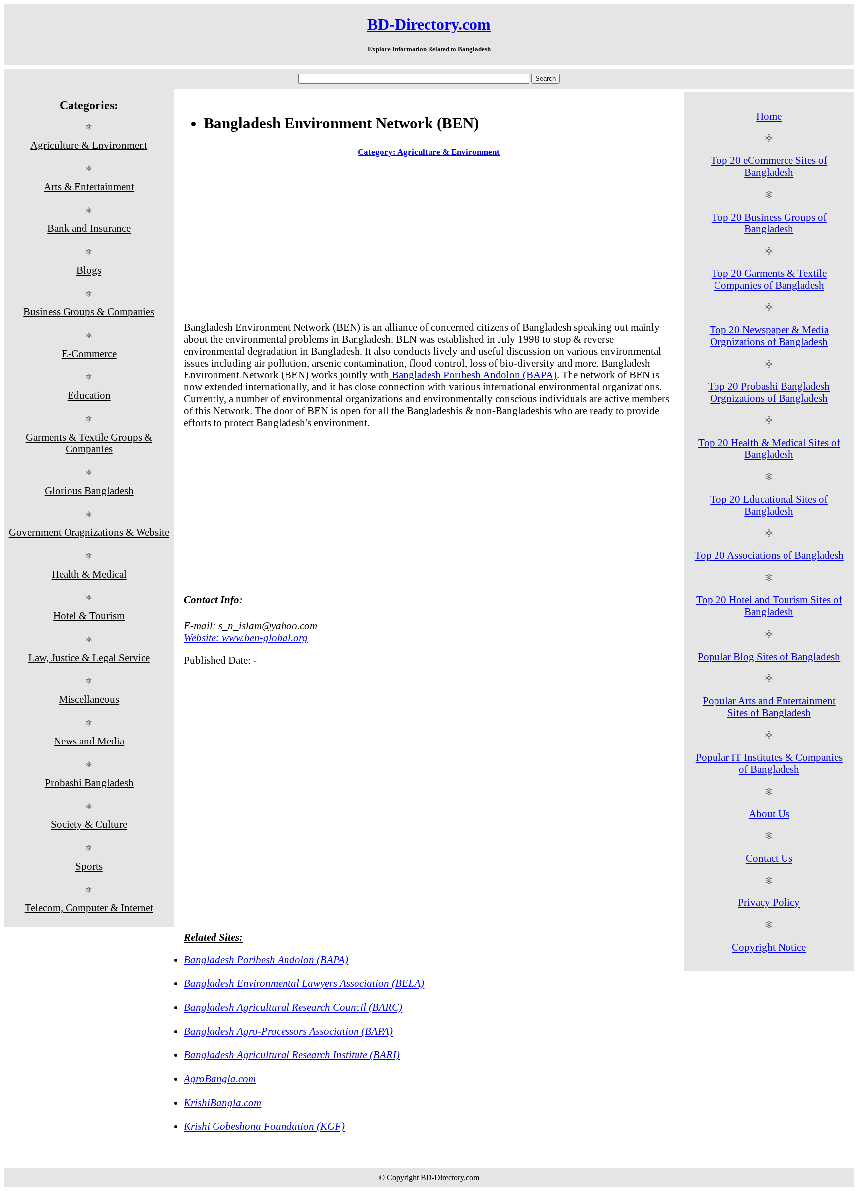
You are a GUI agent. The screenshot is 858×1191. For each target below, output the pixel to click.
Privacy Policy (769, 902)
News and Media (89, 740)
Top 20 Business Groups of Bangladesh (769, 222)
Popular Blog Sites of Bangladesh (769, 656)
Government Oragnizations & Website (89, 532)
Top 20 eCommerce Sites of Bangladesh (769, 166)
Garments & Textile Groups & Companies (89, 442)
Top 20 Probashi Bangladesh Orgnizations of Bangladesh (769, 392)
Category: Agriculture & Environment (429, 152)
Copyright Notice (769, 947)
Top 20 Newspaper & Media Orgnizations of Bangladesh (769, 335)
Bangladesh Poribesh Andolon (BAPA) (473, 374)
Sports (89, 866)
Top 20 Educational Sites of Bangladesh (769, 505)
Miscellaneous (89, 699)
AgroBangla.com (220, 1078)
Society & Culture (89, 824)
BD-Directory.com (429, 24)
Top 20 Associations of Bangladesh (769, 555)
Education (89, 395)
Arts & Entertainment (89, 186)
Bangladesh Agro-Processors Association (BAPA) (288, 1031)
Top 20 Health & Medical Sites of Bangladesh (769, 448)
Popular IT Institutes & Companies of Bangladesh (769, 763)
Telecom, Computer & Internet (89, 907)
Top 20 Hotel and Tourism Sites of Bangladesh (769, 605)
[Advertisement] (429, 241)
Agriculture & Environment (88, 144)
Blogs (88, 270)
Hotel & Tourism (89, 615)
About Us (769, 813)
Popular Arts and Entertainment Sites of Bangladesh (769, 706)
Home (769, 116)
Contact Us (769, 858)
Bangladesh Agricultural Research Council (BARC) (293, 1007)
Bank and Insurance (89, 228)
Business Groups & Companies (88, 311)
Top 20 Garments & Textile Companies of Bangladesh (769, 279)
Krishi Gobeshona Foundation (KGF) (264, 1126)
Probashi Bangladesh (89, 782)
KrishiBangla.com (222, 1102)
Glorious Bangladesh (89, 490)
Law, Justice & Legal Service (89, 657)
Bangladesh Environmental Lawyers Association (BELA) (304, 983)
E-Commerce (89, 353)
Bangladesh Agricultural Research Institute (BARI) (292, 1054)
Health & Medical (89, 574)
